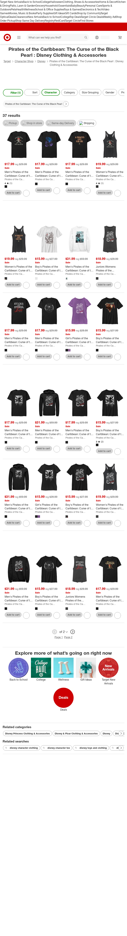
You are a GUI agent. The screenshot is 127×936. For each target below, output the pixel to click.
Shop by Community (89, 13)
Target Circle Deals (92, 16)
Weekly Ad (109, 16)
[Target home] (7, 37)
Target (7, 61)
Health (20, 9)
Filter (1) (16, 92)
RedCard (59, 20)
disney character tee (58, 747)
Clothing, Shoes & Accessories (81, 1)
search (86, 37)
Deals (12, 16)
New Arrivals (35, 16)
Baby (74, 5)
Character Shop (24, 61)
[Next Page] (121, 92)
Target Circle (72, 20)
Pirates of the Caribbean (15, 179)
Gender (110, 92)
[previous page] (54, 631)
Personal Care (93, 5)
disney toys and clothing (93, 747)
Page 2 (68, 637)
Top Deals (75, 16)
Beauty (81, 5)
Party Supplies (44, 13)
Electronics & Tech (92, 9)
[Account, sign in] (103, 37)
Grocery (40, 5)
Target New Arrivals (11, 1)
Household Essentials (58, 5)
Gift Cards (71, 13)
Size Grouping (90, 92)
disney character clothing (24, 747)
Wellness (29, 9)
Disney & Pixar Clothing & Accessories (76, 733)
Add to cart (13, 192)
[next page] (72, 631)
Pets (13, 9)
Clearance (21, 16)
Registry (49, 20)
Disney (41, 61)
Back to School (32, 1)
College (45, 1)
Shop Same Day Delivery (30, 20)
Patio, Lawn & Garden (22, 5)
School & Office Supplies (49, 9)
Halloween (56, 1)
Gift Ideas (59, 13)
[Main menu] (18, 37)
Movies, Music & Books (22, 13)
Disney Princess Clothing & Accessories (27, 733)
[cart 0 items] (120, 37)
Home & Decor (107, 1)
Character (50, 92)
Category (69, 92)
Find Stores (86, 20)
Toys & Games (72, 9)
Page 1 (59, 637)
